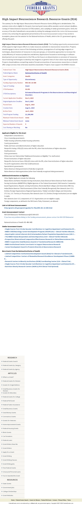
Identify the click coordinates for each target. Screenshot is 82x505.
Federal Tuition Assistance (11, 405)
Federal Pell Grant (9, 401)
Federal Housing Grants (10, 428)
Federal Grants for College (11, 397)
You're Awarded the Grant (11, 476)
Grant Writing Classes (10, 460)
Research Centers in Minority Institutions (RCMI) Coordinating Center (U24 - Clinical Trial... (38, 261)
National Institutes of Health (36, 73)
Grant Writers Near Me (10, 444)
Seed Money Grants (9, 413)
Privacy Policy (62, 500)
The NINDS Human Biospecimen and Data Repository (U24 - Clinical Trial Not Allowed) (36, 237)
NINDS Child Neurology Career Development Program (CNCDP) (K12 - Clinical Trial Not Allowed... (40, 232)
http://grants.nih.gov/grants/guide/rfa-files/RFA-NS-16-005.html (28, 208)
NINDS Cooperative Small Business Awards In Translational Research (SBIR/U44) (34, 242)
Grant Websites (8, 495)
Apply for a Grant (8, 452)
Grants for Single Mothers (11, 385)
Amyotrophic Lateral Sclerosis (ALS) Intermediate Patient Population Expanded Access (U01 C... (40, 234)
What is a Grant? (8, 377)
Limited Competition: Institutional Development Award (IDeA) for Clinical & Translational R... (39, 254)
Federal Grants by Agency (11, 369)
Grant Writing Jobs (9, 464)
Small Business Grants (10, 409)
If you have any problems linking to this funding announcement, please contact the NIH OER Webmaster (39, 217)
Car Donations (7, 436)
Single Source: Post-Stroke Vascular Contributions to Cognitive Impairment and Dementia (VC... (40, 229)
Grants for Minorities (9, 393)
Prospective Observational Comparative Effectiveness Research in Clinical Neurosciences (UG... (40, 239)
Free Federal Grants (9, 468)
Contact (55, 500)
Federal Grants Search (10, 361)
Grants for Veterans (9, 420)
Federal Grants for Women (11, 381)
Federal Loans (7, 440)
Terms (69, 500)
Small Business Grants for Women (11, 389)
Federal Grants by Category (12, 365)
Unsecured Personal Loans (12, 472)
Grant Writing (7, 456)
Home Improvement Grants (12, 424)
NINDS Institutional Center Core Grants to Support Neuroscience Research (32, 244)
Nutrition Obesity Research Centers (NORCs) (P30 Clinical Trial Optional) (31, 266)
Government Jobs (8, 487)
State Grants (7, 484)
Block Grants (7, 432)
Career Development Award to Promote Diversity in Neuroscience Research (33, 247)
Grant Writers (7, 448)
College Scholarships (10, 491)
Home (13, 500)
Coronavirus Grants (9, 417)
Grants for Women (35, 500)
